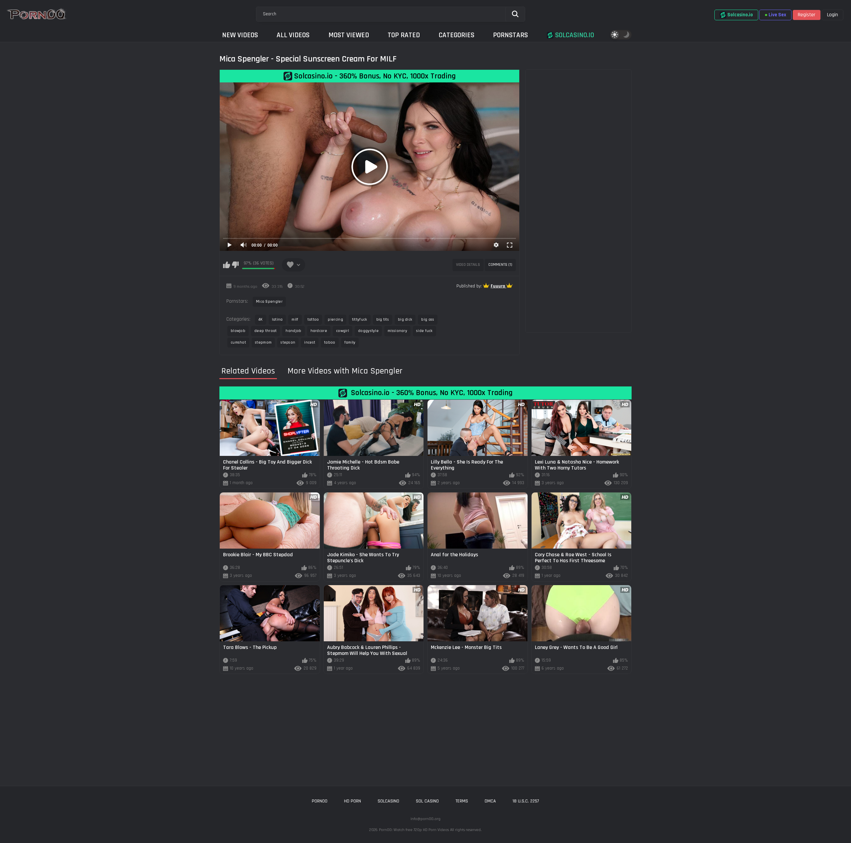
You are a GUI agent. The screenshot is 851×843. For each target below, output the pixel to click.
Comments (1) (500, 264)
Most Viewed (348, 35)
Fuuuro (498, 286)
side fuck (424, 330)
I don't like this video (235, 265)
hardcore (318, 330)
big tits (382, 319)
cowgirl (342, 330)
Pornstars (510, 35)
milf (295, 319)
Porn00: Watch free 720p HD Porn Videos (414, 829)
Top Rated (404, 35)
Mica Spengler (269, 301)
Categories (456, 35)
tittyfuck (359, 319)
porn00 (319, 801)
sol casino (427, 801)
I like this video (226, 265)
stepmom (263, 342)
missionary (397, 330)
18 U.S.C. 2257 (526, 801)
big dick (405, 319)
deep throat (265, 330)
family (350, 342)
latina (277, 319)
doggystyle (368, 330)
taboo (329, 342)
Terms (461, 801)
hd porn (352, 801)
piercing (335, 319)
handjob (293, 330)
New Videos (240, 35)
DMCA (490, 801)
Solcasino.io (573, 35)
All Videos (293, 35)
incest (309, 342)
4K (260, 319)
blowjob (238, 330)
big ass (427, 319)
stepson (288, 342)
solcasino (388, 801)
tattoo (313, 319)
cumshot (238, 342)
